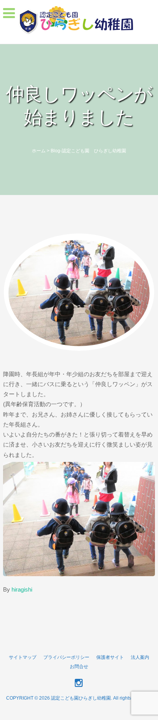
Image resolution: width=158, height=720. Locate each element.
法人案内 (140, 657)
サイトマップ (22, 657)
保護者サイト (110, 657)
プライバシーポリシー (66, 657)
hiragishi (22, 589)
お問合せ (79, 666)
